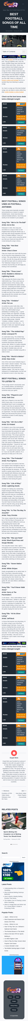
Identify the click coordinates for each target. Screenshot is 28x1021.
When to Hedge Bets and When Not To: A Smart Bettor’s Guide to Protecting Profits (15, 906)
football (10, 59)
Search (23, 857)
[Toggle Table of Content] (23, 51)
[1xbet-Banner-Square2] (14, 871)
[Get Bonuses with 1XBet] (14, 57)
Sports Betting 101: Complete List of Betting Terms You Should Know (12, 834)
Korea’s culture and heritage (10, 80)
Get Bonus (21, 122)
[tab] (12, 844)
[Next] (24, 828)
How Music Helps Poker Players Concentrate (21, 794)
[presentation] (14, 821)
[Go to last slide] (4, 828)
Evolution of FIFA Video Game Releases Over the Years (7, 795)
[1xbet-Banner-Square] (14, 965)
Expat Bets (9, 30)
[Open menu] (23, 4)
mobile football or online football (14, 92)
